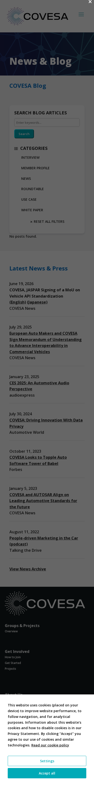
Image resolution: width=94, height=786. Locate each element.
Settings (47, 761)
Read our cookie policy (50, 745)
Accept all (47, 773)
